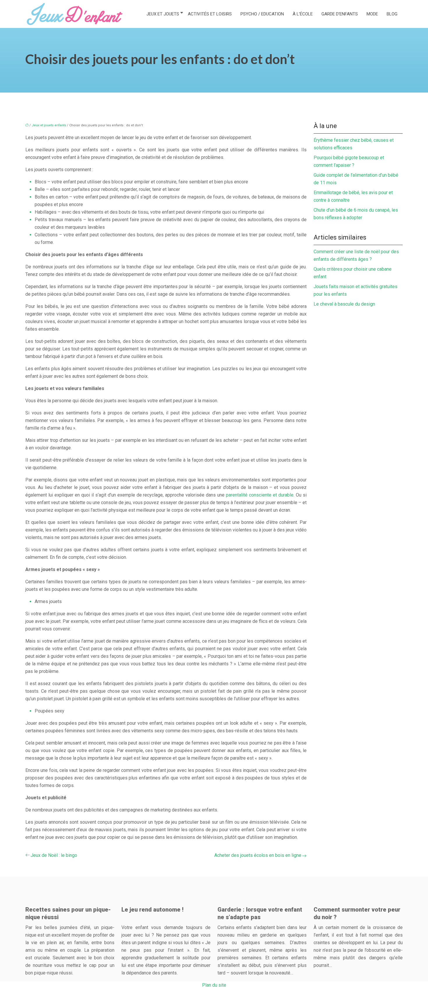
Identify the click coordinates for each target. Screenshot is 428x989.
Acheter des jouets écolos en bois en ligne (257, 855)
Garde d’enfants (339, 14)
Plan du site (214, 985)
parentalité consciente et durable (259, 495)
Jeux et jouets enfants (49, 125)
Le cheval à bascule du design (344, 304)
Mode (372, 14)
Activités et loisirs (210, 14)
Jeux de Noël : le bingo (54, 855)
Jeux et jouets (162, 14)
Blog (392, 14)
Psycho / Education (262, 14)
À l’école (303, 14)
